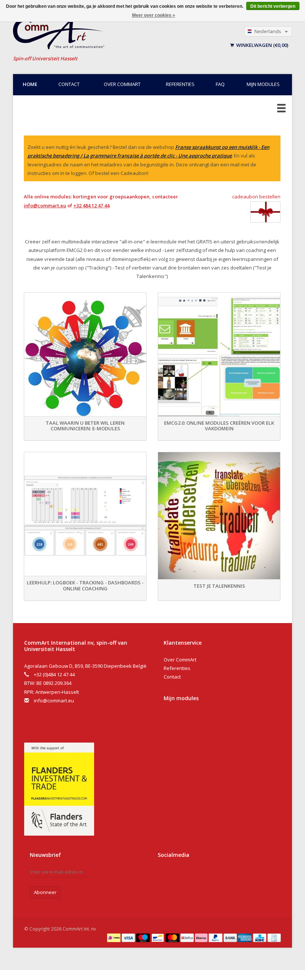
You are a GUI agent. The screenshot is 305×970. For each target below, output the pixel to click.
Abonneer (45, 892)
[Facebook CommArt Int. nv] (165, 875)
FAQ (220, 84)
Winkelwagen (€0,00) (261, 45)
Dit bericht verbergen (272, 6)
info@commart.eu (45, 205)
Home (30, 84)
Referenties (180, 84)
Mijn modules (263, 84)
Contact (69, 84)
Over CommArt (122, 84)
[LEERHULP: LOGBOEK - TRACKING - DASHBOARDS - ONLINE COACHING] (85, 515)
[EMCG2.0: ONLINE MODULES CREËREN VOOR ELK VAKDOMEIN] (219, 356)
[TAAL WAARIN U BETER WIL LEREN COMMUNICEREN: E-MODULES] (85, 356)
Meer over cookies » (153, 15)
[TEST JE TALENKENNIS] (219, 515)
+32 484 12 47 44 (91, 205)
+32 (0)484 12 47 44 (54, 674)
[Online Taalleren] (96, 33)
